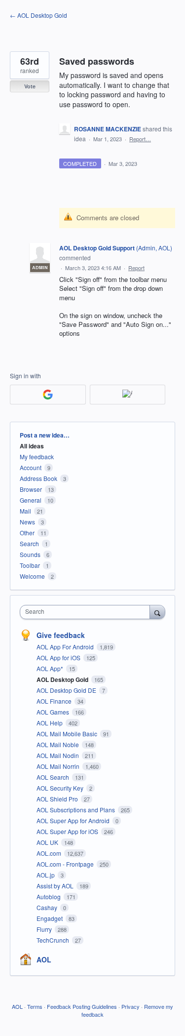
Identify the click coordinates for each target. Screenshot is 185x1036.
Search (29, 543)
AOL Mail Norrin (59, 766)
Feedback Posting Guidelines (82, 1006)
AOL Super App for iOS (68, 831)
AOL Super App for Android (74, 820)
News (27, 522)
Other (27, 532)
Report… (140, 139)
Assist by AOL (56, 885)
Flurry (45, 929)
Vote (30, 86)
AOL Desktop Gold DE (67, 690)
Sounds (30, 554)
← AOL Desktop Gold (38, 15)
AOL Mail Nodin (58, 755)
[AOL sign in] (128, 394)
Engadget (50, 918)
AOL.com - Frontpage (66, 864)
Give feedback (61, 635)
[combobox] (87, 612)
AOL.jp (46, 875)
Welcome (32, 576)
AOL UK (48, 842)
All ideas (32, 445)
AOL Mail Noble (58, 744)
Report (136, 268)
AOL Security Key (61, 788)
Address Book (38, 478)
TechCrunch (54, 940)
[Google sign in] (48, 394)
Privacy (130, 1006)
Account (30, 467)
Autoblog (49, 896)
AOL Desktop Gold (63, 679)
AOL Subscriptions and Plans (76, 809)
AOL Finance (55, 701)
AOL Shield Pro (58, 799)
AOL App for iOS (59, 657)
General (30, 500)
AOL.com (50, 853)
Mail (25, 511)
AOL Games (54, 712)
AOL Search (54, 777)
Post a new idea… (45, 435)
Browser (31, 489)
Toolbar (30, 565)
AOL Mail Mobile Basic (68, 733)
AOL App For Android (66, 646)
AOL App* (51, 668)
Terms (34, 1006)
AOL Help (50, 722)
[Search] (157, 612)
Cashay (48, 907)
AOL (44, 959)
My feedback (37, 456)
